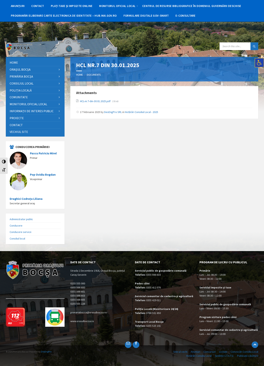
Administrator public (21, 219)
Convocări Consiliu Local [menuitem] (244, 351)
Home (79, 74)
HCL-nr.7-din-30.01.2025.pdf (95, 101)
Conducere (16, 225)
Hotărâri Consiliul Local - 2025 (141, 112)
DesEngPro (46, 351)
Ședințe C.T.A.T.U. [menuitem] (224, 355)
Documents (94, 74)
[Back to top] (255, 344)
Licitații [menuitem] (223, 351)
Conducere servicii (20, 232)
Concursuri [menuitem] (210, 351)
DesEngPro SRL (113, 112)
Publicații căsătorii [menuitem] (247, 355)
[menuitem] (18, 6)
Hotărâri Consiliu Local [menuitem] (199, 355)
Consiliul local (17, 238)
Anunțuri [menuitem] (195, 351)
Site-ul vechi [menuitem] (180, 351)
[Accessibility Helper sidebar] (259, 62)
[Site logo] (19, 50)
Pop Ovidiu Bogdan (43, 174)
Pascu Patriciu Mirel (43, 153)
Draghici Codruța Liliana (26, 199)
